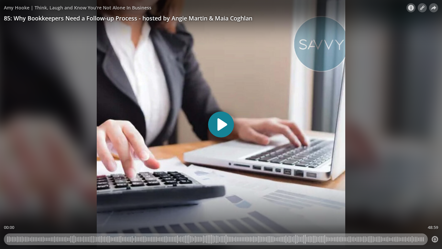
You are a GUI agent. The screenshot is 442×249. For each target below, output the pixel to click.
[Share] (433, 7)
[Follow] (422, 7)
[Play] (221, 124)
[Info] (410, 7)
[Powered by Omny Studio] (435, 239)
